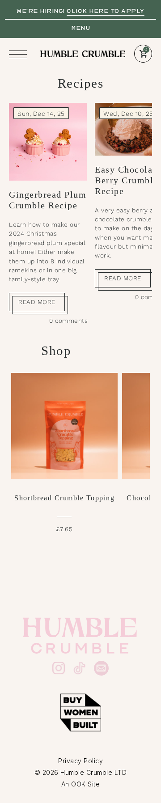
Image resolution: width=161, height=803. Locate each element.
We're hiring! (80, 10)
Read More (36, 301)
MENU (80, 27)
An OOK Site (80, 784)
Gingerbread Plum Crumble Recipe (47, 200)
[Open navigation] (20, 54)
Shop (56, 350)
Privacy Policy (80, 761)
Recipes (81, 83)
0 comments (68, 320)
